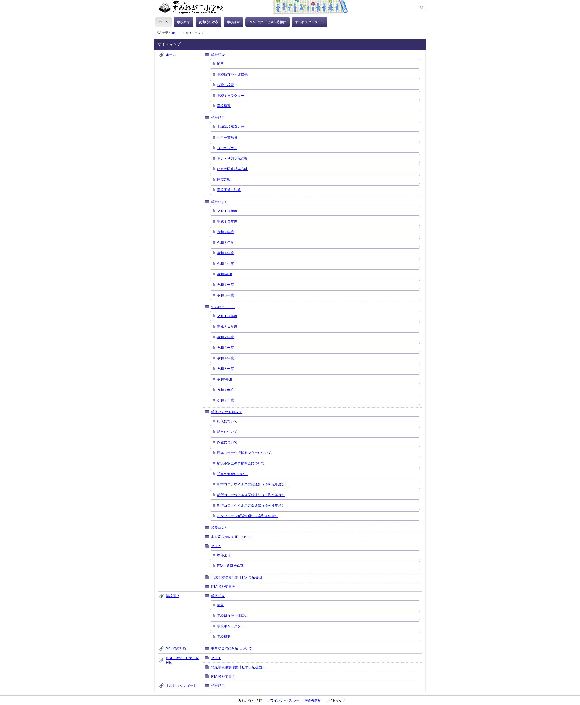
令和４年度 (225, 253)
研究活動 (224, 179)
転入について (227, 421)
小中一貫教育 (227, 137)
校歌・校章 (225, 85)
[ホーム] (261, 7)
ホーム (163, 22)
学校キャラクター (230, 95)
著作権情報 (313, 700)
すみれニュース (223, 307)
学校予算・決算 (229, 190)
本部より (224, 555)
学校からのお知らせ (226, 412)
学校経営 (233, 22)
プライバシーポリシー (283, 700)
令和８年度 (225, 295)
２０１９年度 (227, 211)
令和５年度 (225, 264)
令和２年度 (225, 232)
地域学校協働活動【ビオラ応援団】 (238, 577)
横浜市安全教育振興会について (241, 463)
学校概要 (224, 106)
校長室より (219, 527)
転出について (227, 432)
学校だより (219, 202)
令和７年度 (225, 285)
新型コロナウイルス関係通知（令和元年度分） (252, 484)
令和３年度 (225, 242)
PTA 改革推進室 (230, 565)
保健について (227, 442)
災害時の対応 (208, 22)
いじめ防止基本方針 (232, 169)
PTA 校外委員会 (223, 586)
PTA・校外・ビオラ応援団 (267, 22)
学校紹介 (183, 22)
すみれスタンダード (309, 22)
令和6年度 (224, 274)
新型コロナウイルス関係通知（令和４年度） (251, 505)
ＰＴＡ (216, 546)
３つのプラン (227, 148)
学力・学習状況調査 (232, 158)
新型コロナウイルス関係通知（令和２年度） (251, 495)
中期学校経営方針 (230, 127)
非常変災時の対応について (231, 537)
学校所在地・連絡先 (232, 74)
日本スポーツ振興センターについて (244, 453)
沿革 (220, 64)
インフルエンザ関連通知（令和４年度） (247, 516)
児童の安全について (232, 474)
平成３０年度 (227, 221)
